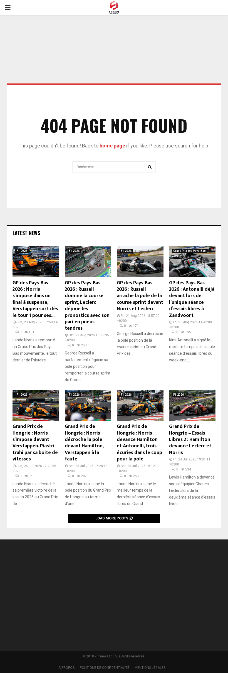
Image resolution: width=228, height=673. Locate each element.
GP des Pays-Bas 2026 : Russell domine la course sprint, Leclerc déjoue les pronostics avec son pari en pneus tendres (87, 306)
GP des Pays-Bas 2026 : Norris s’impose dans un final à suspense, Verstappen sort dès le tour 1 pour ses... (35, 299)
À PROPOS (66, 668)
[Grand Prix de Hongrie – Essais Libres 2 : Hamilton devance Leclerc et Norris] (192, 405)
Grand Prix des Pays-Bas (189, 250)
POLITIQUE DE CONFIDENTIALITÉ (104, 668)
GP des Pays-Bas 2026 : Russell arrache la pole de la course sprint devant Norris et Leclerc (140, 296)
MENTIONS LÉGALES (150, 668)
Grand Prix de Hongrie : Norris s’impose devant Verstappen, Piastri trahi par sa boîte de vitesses (35, 442)
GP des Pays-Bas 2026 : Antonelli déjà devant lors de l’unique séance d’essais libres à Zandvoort (191, 299)
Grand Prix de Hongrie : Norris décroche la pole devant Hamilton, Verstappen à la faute (84, 442)
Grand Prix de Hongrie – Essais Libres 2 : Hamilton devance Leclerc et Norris (190, 439)
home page (112, 146)
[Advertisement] (114, 34)
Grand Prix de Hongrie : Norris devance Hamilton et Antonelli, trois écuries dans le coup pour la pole (139, 442)
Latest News (26, 232)
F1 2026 (22, 250)
